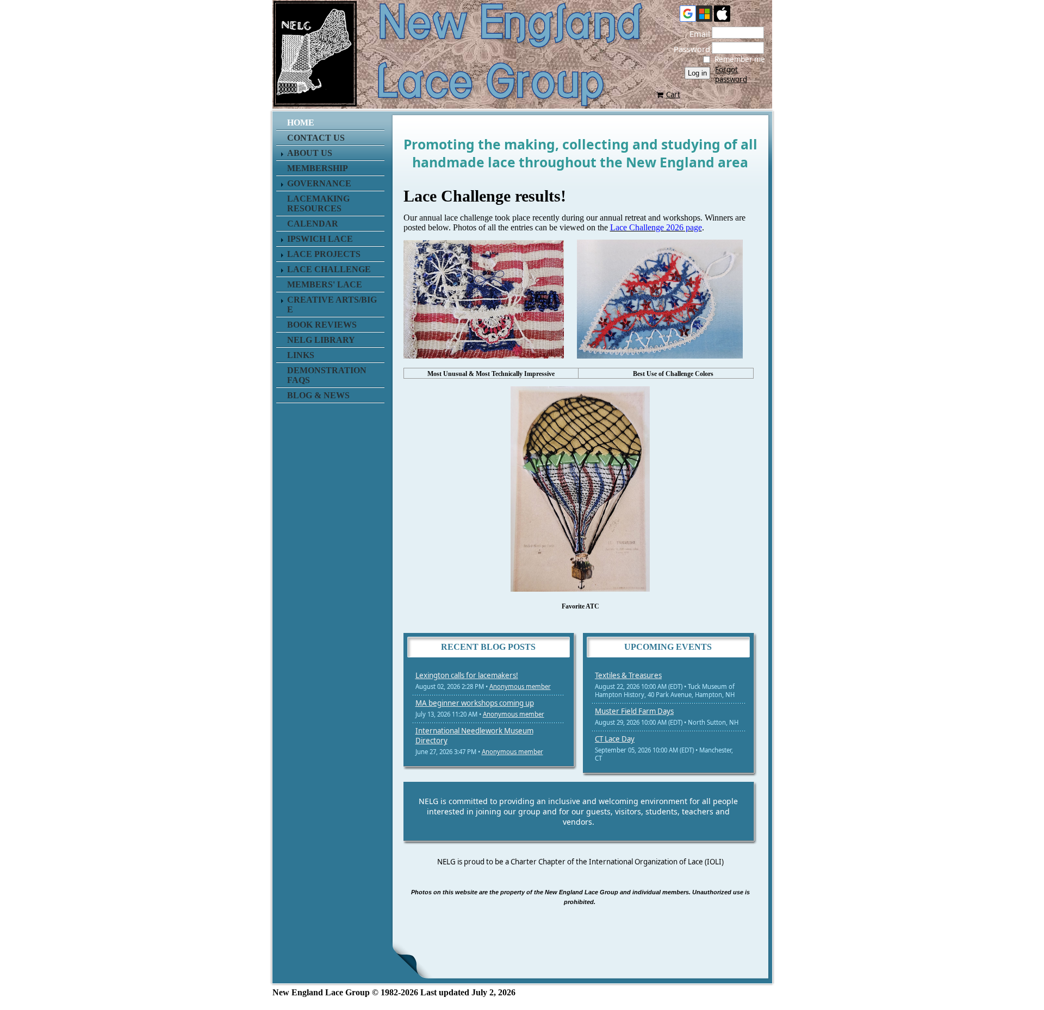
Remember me (739, 59)
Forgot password (731, 74)
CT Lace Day (615, 739)
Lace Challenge (329, 269)
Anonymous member (520, 686)
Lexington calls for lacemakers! (466, 675)
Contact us (316, 137)
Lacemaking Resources (318, 203)
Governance (319, 183)
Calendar (312, 223)
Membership (317, 168)
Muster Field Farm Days (634, 711)
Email (696, 33)
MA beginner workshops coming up (474, 703)
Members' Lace (324, 284)
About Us (309, 153)
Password (688, 48)
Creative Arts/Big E (332, 304)
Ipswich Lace (320, 238)
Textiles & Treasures (628, 675)
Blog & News (318, 395)
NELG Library (321, 339)
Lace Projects (324, 254)
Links (300, 355)
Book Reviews (322, 324)
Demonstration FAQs (326, 375)
